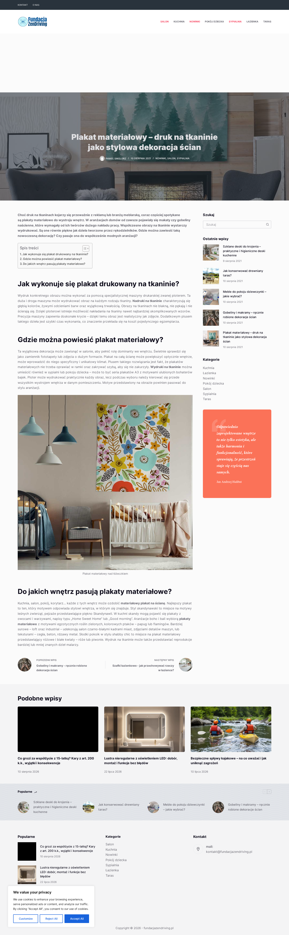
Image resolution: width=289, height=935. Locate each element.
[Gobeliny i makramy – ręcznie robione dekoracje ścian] (211, 318)
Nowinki (195, 21)
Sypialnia (235, 21)
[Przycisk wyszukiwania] (267, 224)
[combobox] (233, 224)
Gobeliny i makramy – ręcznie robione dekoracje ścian (249, 807)
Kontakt (23, 5)
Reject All (51, 918)
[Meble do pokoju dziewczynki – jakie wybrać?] (211, 297)
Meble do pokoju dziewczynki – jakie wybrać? (184, 807)
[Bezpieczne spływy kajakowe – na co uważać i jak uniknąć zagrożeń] (231, 729)
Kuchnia (179, 21)
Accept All (77, 918)
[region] (51, 906)
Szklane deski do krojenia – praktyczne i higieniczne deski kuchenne (244, 251)
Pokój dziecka (214, 21)
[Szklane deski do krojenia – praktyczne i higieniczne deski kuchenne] (211, 252)
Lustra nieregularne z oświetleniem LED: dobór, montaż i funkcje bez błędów (65, 872)
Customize (26, 918)
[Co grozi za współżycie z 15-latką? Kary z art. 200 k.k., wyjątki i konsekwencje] (58, 729)
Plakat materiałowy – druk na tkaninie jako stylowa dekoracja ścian (245, 337)
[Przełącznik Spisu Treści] (83, 248)
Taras (267, 21)
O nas (36, 5)
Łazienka (252, 21)
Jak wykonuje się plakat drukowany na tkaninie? (55, 254)
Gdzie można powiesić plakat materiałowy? (52, 258)
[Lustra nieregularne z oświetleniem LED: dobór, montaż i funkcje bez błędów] (144, 729)
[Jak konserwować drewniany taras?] (211, 276)
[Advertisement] (144, 62)
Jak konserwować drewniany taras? (118, 807)
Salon (164, 21)
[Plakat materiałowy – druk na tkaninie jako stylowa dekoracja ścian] (211, 338)
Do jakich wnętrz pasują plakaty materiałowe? (54, 263)
